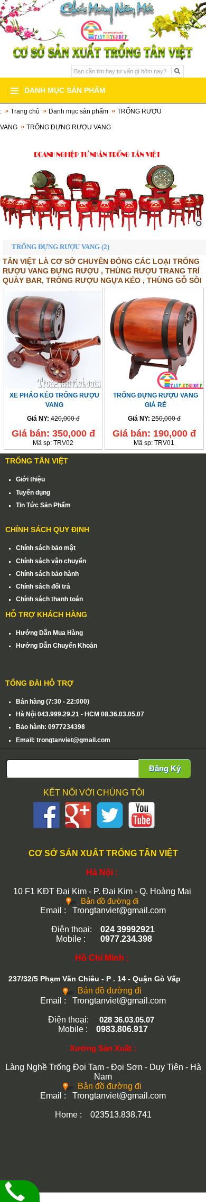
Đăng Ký (165, 768)
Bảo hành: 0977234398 (50, 727)
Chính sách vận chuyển (51, 561)
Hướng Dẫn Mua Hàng (49, 633)
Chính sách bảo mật (46, 548)
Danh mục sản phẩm (78, 111)
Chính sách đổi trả (43, 586)
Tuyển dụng (33, 492)
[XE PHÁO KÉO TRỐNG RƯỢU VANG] (53, 339)
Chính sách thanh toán (49, 599)
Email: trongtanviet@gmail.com (63, 740)
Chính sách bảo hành (47, 574)
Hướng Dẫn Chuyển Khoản (56, 645)
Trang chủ (25, 111)
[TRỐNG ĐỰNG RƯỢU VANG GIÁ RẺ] (154, 339)
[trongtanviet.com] (103, 185)
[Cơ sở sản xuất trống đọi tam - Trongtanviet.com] (103, 20)
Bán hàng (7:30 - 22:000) (52, 701)
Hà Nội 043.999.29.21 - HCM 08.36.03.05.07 (80, 714)
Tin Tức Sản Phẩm (43, 505)
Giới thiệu (30, 479)
